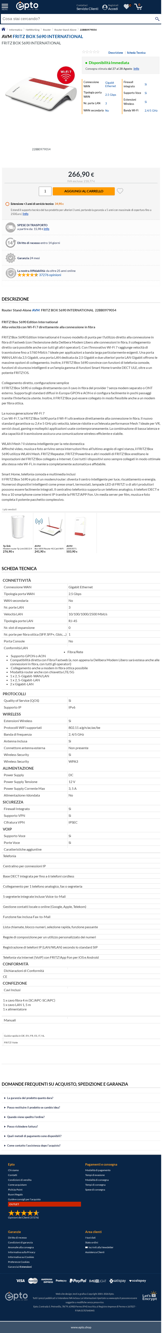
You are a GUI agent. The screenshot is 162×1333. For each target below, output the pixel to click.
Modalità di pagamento (96, 1174)
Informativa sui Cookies (21, 1261)
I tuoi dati (89, 1242)
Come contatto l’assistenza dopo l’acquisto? (33, 1150)
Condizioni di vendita (19, 1184)
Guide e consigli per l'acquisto (24, 1203)
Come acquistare (17, 1189)
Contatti (12, 1179)
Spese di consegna (94, 1194)
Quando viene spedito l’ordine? (26, 1121)
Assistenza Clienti (93, 1256)
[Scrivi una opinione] (91, 52)
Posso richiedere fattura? (22, 1131)
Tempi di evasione (93, 1179)
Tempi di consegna (94, 1189)
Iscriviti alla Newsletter (99, 1251)
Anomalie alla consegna (21, 1251)
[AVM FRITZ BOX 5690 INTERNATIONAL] (41, 97)
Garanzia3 (20, 1271)
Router (47, 29)
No (107, 110)
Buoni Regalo (15, 1199)
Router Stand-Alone (65, 29)
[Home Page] (3, 30)
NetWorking (32, 29)
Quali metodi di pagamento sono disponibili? (34, 1140)
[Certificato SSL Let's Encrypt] (146, 1300)
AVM (36, 310)
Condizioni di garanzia (20, 1246)
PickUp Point (15, 1194)
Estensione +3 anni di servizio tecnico (32, 203)
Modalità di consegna (95, 1184)
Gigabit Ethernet (110, 84)
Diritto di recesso (17, 1242)
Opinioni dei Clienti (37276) (23, 1222)
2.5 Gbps (110, 94)
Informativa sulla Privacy (21, 1256)
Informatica (15, 29)
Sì (146, 84)
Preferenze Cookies (19, 1266)
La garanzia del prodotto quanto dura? (30, 1102)
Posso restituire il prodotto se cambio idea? (33, 1112)
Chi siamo (13, 1174)
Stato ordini (90, 1246)
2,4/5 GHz (151, 110)
